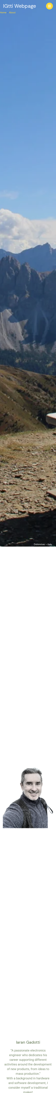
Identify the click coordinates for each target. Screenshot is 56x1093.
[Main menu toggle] (49, 6)
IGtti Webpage (19, 6)
